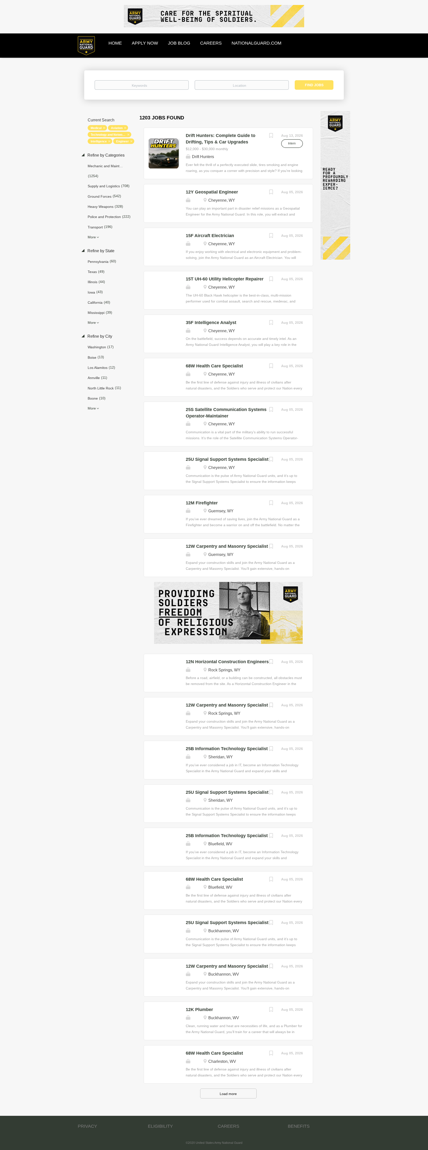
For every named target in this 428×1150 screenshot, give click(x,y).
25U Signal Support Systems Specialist (227, 459)
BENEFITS (299, 1126)
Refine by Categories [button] (105, 155)
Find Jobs (314, 85)
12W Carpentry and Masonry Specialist (227, 546)
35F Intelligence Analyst (211, 322)
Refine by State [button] (100, 251)
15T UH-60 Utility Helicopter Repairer (225, 278)
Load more (228, 1094)
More (92, 237)
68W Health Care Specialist (214, 365)
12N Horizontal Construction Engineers (227, 661)
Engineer (122, 141)
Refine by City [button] (99, 336)
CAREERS (228, 1126)
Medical (96, 128)
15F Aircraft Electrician (210, 235)
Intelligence (99, 141)
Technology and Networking (110, 135)
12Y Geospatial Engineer (212, 192)
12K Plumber (199, 1009)
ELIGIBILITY (160, 1126)
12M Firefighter (202, 502)
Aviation (117, 128)
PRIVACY (87, 1126)
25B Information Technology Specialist (227, 748)
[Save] (271, 136)
